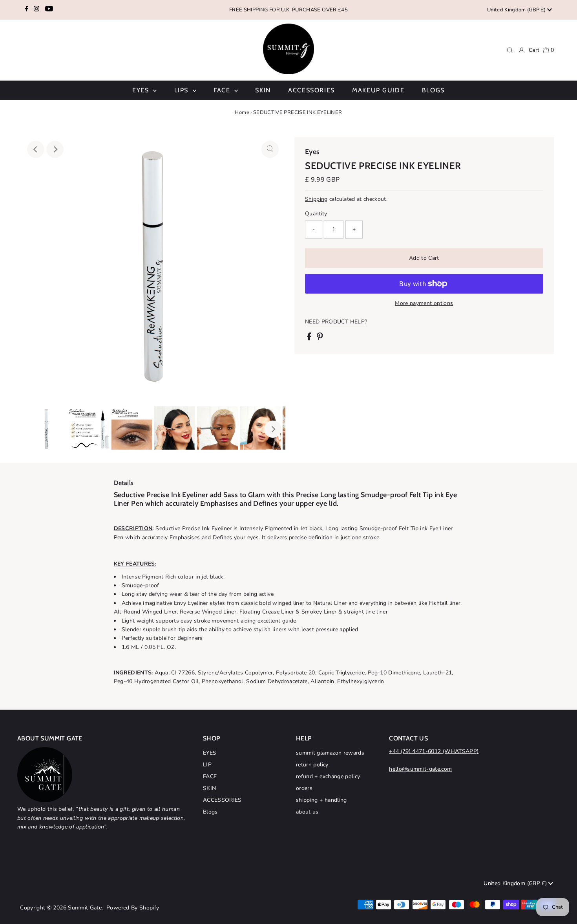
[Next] (55, 149)
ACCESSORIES (222, 800)
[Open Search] (510, 50)
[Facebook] (26, 9)
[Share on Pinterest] (320, 338)
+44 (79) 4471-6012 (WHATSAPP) (433, 751)
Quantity (316, 213)
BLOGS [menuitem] (433, 90)
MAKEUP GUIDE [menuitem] (378, 90)
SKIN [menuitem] (262, 90)
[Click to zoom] (270, 149)
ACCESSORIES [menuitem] (311, 90)
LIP (207, 764)
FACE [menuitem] (223, 90)
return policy (312, 764)
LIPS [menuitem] (182, 90)
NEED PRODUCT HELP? (336, 322)
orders (304, 788)
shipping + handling (321, 800)
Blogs (210, 812)
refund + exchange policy (328, 776)
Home (242, 112)
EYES (209, 753)
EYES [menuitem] (141, 90)
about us (307, 812)
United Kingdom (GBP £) (517, 9)
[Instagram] (36, 9)
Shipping (316, 199)
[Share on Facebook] (310, 338)
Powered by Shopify (132, 907)
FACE (210, 776)
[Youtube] (49, 9)
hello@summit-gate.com (420, 769)
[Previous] (35, 149)
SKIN (209, 788)
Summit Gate (85, 907)
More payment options (424, 303)
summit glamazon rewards (330, 753)
